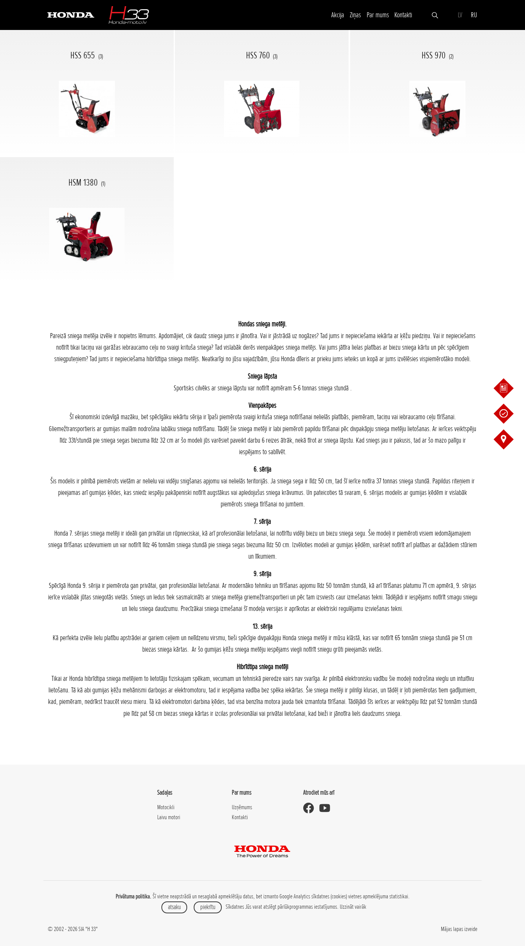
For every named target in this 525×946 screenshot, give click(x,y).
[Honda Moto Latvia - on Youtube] (327, 808)
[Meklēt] (434, 14)
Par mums (378, 15)
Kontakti (403, 15)
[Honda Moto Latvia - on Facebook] (311, 808)
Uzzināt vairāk (353, 907)
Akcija (337, 15)
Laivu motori (168, 817)
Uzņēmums (242, 807)
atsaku (174, 907)
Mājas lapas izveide (459, 929)
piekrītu (207, 907)
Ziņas (355, 15)
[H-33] (128, 15)
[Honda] (70, 14)
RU (474, 15)
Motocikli (165, 807)
